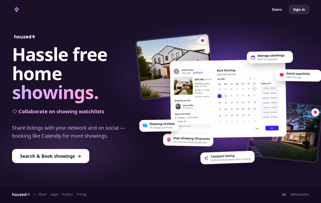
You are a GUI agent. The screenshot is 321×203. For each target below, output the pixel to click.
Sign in (299, 9)
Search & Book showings (50, 156)
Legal (54, 194)
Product (67, 194)
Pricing (81, 194)
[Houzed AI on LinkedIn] (284, 194)
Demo (277, 9)
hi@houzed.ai (299, 194)
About (42, 194)
